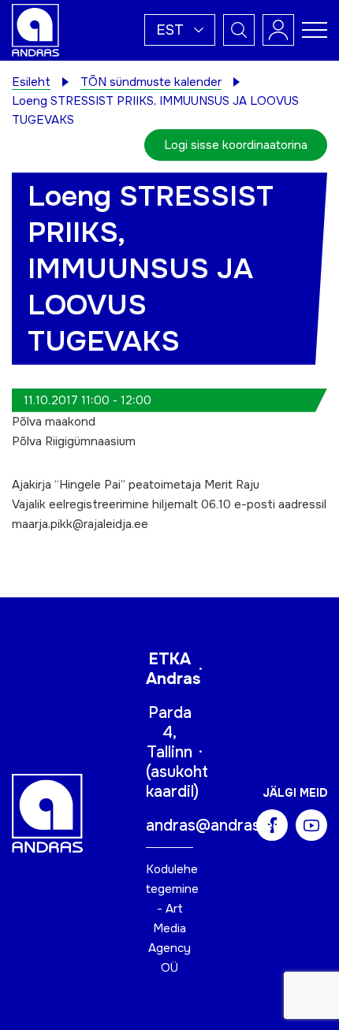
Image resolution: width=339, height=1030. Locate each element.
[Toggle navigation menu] (314, 30)
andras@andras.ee (213, 825)
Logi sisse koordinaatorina (235, 145)
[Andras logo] (35, 29)
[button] (179, 30)
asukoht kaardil (177, 781)
